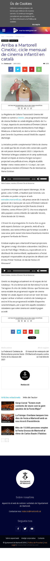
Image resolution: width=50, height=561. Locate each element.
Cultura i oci (13, 40)
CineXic (21, 117)
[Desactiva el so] (38, 179)
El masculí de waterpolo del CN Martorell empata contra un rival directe (37, 354)
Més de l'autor (30, 397)
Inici (2, 36)
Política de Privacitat (35, 543)
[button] (46, 30)
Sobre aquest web (12, 538)
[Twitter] (25, 528)
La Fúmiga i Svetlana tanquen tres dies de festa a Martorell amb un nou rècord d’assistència (31, 418)
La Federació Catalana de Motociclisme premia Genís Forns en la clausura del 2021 (12, 355)
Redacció (7, 63)
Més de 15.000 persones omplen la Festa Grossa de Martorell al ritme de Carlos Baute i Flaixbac (31, 430)
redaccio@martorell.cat (31, 511)
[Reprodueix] (4, 179)
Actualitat (5, 40)
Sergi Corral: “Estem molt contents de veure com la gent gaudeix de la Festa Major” (30, 406)
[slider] (43, 178)
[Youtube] (31, 528)
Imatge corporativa (28, 538)
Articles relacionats (10, 397)
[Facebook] (18, 528)
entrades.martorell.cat (11, 199)
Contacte (41, 538)
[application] (25, 178)
